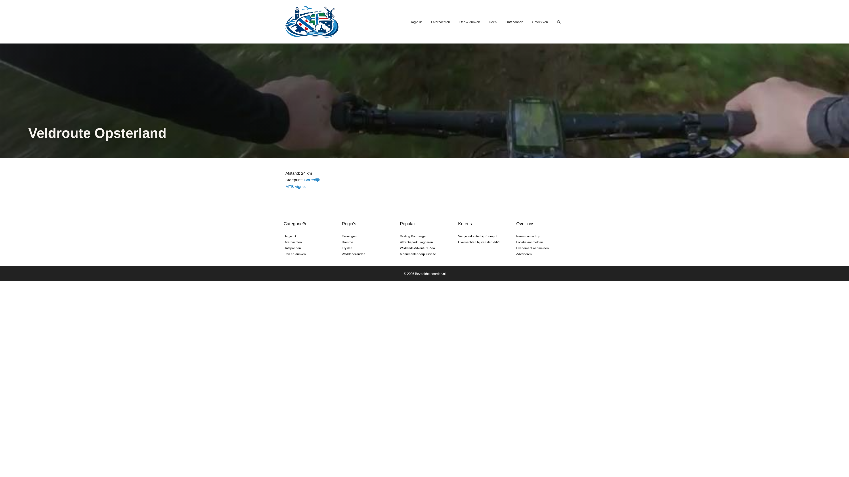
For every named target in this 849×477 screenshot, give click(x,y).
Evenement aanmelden (532, 248)
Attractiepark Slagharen (416, 242)
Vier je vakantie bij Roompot (477, 236)
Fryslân (347, 248)
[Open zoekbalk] (558, 22)
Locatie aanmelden (529, 242)
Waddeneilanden (353, 254)
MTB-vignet (295, 186)
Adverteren (524, 254)
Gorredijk (312, 180)
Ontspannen (514, 22)
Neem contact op (528, 236)
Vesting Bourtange (413, 236)
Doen (493, 22)
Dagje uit (416, 22)
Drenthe (347, 242)
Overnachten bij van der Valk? (479, 242)
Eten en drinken (295, 254)
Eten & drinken (469, 22)
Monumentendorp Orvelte (418, 254)
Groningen (349, 236)
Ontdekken (540, 22)
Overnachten (440, 22)
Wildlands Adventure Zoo (417, 248)
